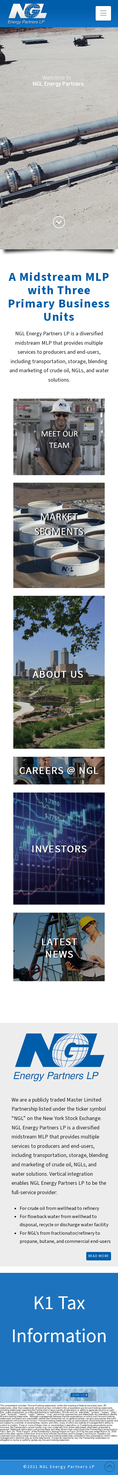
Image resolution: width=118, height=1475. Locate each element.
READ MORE (98, 1256)
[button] (103, 13)
